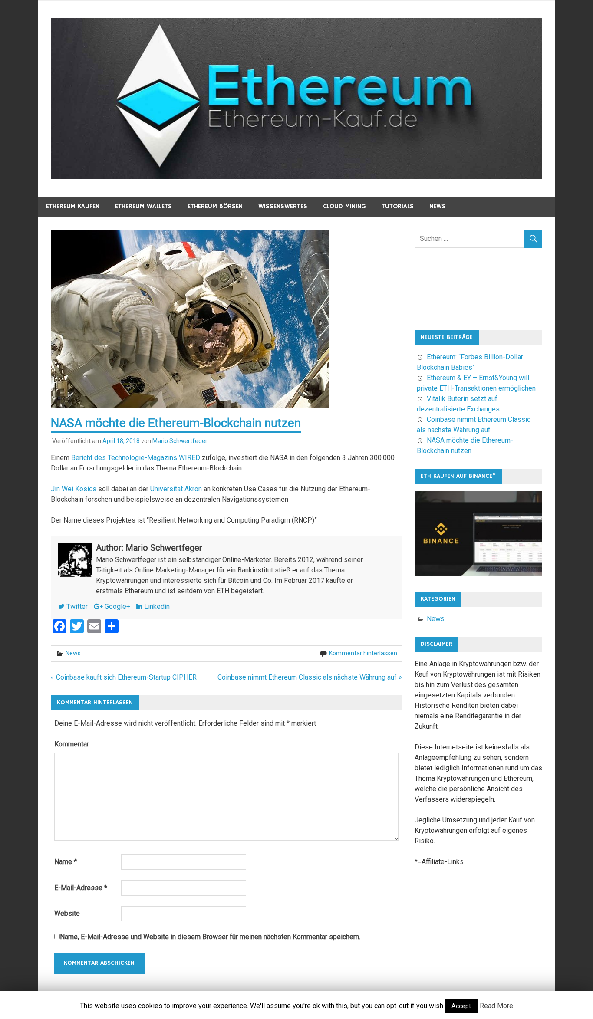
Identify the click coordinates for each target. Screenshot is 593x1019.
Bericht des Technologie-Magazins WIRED (135, 458)
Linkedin (156, 606)
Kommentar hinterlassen (363, 653)
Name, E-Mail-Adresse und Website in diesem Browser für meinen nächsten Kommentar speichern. (210, 937)
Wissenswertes (282, 206)
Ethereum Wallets (143, 206)
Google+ (116, 606)
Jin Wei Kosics (73, 489)
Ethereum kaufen (72, 206)
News (437, 206)
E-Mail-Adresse (80, 888)
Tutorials (398, 206)
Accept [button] (461, 1006)
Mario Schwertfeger (180, 440)
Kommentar (71, 744)
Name (65, 862)
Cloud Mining (344, 206)
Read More (496, 1006)
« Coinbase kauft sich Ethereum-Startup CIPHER (124, 677)
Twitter (76, 606)
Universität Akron (176, 489)
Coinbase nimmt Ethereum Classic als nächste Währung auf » (309, 677)
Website (67, 913)
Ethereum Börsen (215, 206)
